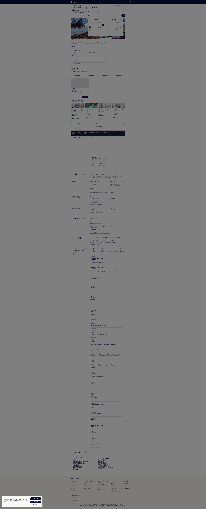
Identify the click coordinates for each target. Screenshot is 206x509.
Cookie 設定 (35, 504)
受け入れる (36, 498)
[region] (22, 501)
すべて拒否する (36, 501)
